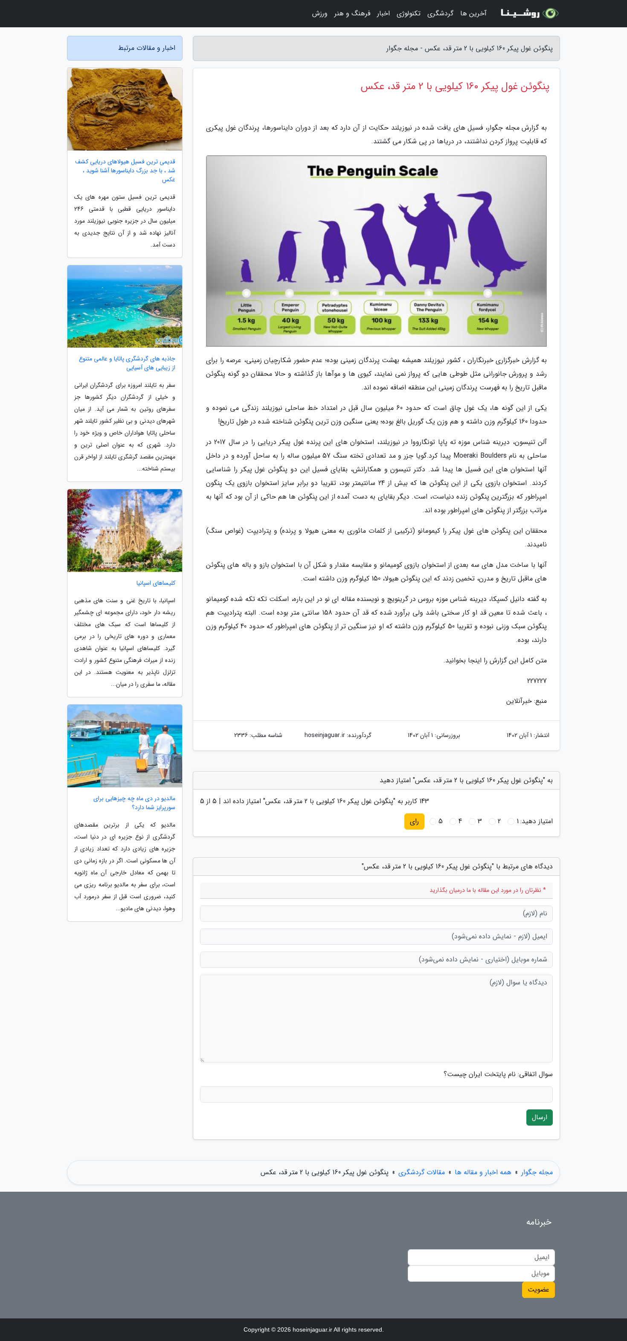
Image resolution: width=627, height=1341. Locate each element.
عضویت (538, 1289)
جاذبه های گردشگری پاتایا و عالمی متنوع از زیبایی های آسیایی (127, 363)
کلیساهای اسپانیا (155, 583)
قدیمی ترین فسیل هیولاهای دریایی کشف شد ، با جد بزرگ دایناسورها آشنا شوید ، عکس (125, 170)
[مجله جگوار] (528, 13)
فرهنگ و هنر (352, 13)
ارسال (539, 1117)
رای (414, 821)
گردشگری (440, 13)
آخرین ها (473, 13)
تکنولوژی (409, 13)
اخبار (383, 13)
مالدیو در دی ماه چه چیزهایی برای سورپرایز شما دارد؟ (134, 803)
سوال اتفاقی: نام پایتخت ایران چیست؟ (498, 1074)
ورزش (320, 13)
